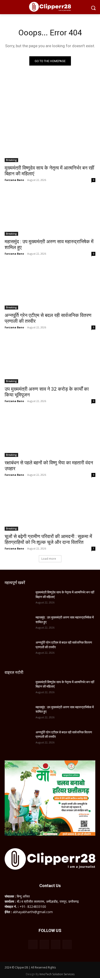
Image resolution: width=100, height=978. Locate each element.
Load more (48, 559)
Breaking (11, 160)
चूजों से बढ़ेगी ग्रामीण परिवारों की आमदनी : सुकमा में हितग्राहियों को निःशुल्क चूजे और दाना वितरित (48, 539)
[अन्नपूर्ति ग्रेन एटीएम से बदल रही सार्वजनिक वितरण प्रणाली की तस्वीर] (50, 286)
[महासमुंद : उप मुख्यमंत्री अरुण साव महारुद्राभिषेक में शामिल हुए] (50, 213)
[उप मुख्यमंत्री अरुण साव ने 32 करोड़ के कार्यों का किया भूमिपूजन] (50, 360)
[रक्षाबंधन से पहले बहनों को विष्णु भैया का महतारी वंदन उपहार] (50, 434)
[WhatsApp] (55, 944)
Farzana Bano (14, 180)
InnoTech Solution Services (57, 974)
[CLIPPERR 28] (50, 7)
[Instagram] (44, 944)
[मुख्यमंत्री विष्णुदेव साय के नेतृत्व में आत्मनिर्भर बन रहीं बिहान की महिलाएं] (50, 139)
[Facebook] (32, 944)
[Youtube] (67, 944)
